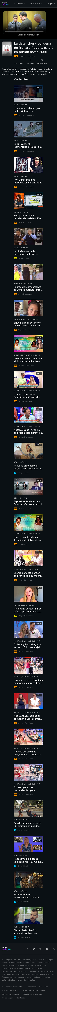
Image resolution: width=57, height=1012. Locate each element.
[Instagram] (47, 949)
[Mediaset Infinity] (5, 4)
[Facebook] (27, 949)
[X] (53, 949)
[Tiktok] (34, 949)
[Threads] (40, 949)
